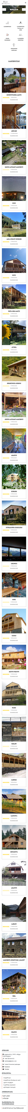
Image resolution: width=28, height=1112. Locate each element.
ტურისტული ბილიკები (10, 1087)
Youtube (7, 1069)
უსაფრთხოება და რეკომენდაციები (13, 1108)
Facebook (7, 1067)
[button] (4, 9)
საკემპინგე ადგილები (9, 1084)
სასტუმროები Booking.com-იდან (12, 1080)
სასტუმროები (7, 1077)
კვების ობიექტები (8, 1082)
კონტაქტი (6, 1098)
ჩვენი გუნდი (6, 1096)
